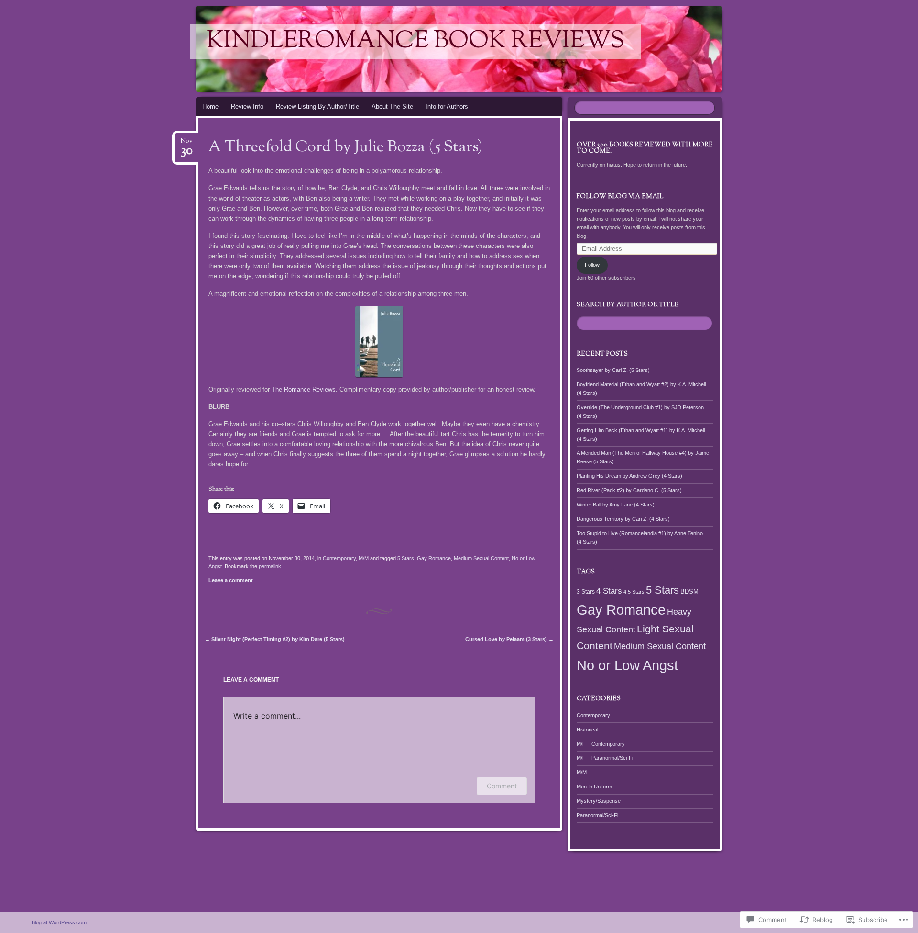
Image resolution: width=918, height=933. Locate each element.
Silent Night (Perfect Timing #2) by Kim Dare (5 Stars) (275, 639)
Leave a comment (230, 580)
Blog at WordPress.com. (60, 922)
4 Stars (609, 591)
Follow (592, 265)
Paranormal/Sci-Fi (597, 815)
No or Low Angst (627, 665)
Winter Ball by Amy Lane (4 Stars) (616, 504)
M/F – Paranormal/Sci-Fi (605, 758)
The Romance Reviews (304, 389)
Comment (502, 786)
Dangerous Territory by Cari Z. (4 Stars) (623, 519)
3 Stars (586, 592)
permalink (270, 566)
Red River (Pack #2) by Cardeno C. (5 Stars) (629, 490)
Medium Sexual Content (481, 558)
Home (210, 106)
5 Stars (405, 558)
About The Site (392, 106)
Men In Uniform (594, 786)
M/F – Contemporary (601, 744)
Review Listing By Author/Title (317, 106)
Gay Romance (434, 558)
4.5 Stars (634, 592)
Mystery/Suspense (599, 801)
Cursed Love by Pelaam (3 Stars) (509, 639)
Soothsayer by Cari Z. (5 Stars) (613, 370)
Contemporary (339, 558)
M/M (364, 558)
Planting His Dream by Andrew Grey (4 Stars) (629, 476)
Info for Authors (447, 106)
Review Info (247, 106)
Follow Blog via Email (620, 196)
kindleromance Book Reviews (415, 41)
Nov (186, 144)
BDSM (689, 591)
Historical (587, 729)
